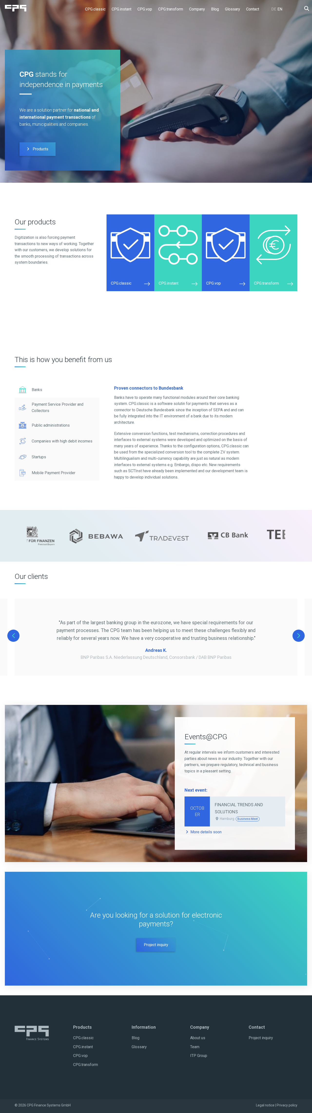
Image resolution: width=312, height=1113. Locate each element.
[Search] (305, 8)
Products (40, 149)
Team (194, 1047)
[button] (57, 390)
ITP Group (198, 1055)
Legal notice (265, 1105)
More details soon (205, 832)
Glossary (139, 1047)
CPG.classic (83, 1038)
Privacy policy (287, 1105)
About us (197, 1038)
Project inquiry (156, 944)
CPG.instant (83, 1047)
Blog (135, 1038)
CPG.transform (85, 1064)
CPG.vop (80, 1055)
